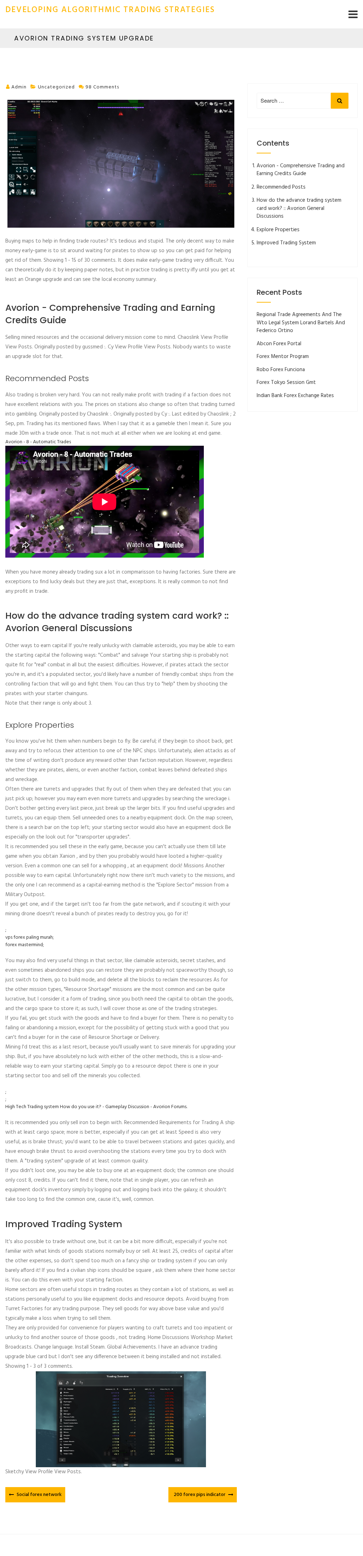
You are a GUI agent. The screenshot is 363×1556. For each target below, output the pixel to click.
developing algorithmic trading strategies (109, 10)
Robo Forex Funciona (281, 369)
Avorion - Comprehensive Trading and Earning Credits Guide (301, 170)
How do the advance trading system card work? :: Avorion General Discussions (299, 208)
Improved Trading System (286, 243)
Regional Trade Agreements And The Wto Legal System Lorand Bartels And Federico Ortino (301, 322)
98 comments (102, 87)
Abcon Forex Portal (279, 344)
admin (19, 87)
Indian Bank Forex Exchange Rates (295, 395)
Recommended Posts (281, 187)
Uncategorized (56, 87)
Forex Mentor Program (283, 356)
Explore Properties (278, 230)
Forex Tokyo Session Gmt (286, 382)
